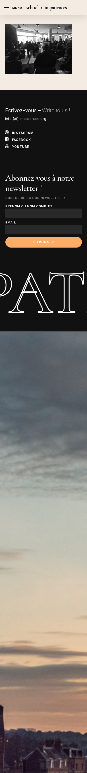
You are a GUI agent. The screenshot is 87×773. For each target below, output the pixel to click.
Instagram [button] (23, 133)
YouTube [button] (20, 147)
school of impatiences (46, 7)
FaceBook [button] (21, 140)
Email (10, 222)
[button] (13, 7)
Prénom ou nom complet (29, 206)
